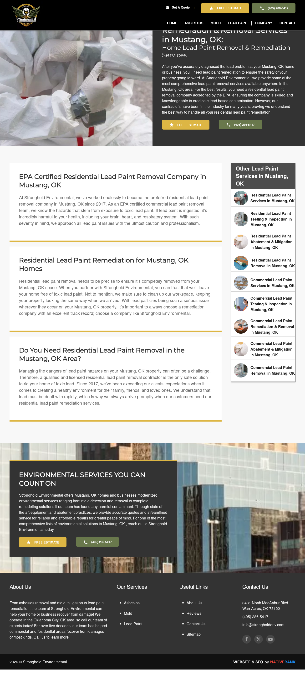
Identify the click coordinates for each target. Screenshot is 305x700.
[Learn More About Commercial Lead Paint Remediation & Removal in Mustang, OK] (263, 357)
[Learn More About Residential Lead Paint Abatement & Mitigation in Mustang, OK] (263, 272)
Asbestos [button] (193, 22)
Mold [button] (216, 22)
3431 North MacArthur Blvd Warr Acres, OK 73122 (265, 636)
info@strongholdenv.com (263, 655)
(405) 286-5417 (278, 8)
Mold (128, 643)
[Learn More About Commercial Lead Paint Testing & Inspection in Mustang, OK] (263, 334)
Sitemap (194, 664)
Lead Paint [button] (238, 22)
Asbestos (132, 633)
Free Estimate (229, 8)
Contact (287, 22)
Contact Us (196, 654)
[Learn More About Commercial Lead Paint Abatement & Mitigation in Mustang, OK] (263, 380)
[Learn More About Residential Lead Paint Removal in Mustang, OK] (263, 293)
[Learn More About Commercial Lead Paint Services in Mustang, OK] (263, 313)
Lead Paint (133, 654)
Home (172, 22)
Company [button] (263, 22)
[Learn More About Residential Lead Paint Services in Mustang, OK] (263, 228)
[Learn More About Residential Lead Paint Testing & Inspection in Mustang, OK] (263, 250)
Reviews (194, 643)
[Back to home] (26, 15)
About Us (194, 633)
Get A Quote (181, 7)
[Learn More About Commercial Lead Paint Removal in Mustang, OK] (263, 400)
